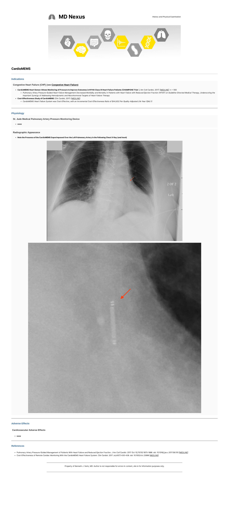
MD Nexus (72, 16)
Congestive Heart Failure (65, 84)
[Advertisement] (114, 492)
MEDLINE (164, 90)
